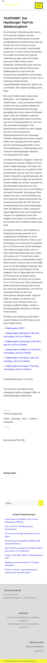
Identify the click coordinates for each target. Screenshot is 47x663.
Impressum (39, 651)
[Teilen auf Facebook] (10, 480)
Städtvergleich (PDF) (15, 328)
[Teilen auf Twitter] (23, 480)
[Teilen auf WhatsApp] (36, 480)
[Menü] (39, 5)
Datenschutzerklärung (34, 647)
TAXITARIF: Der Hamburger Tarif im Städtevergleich (18, 22)
